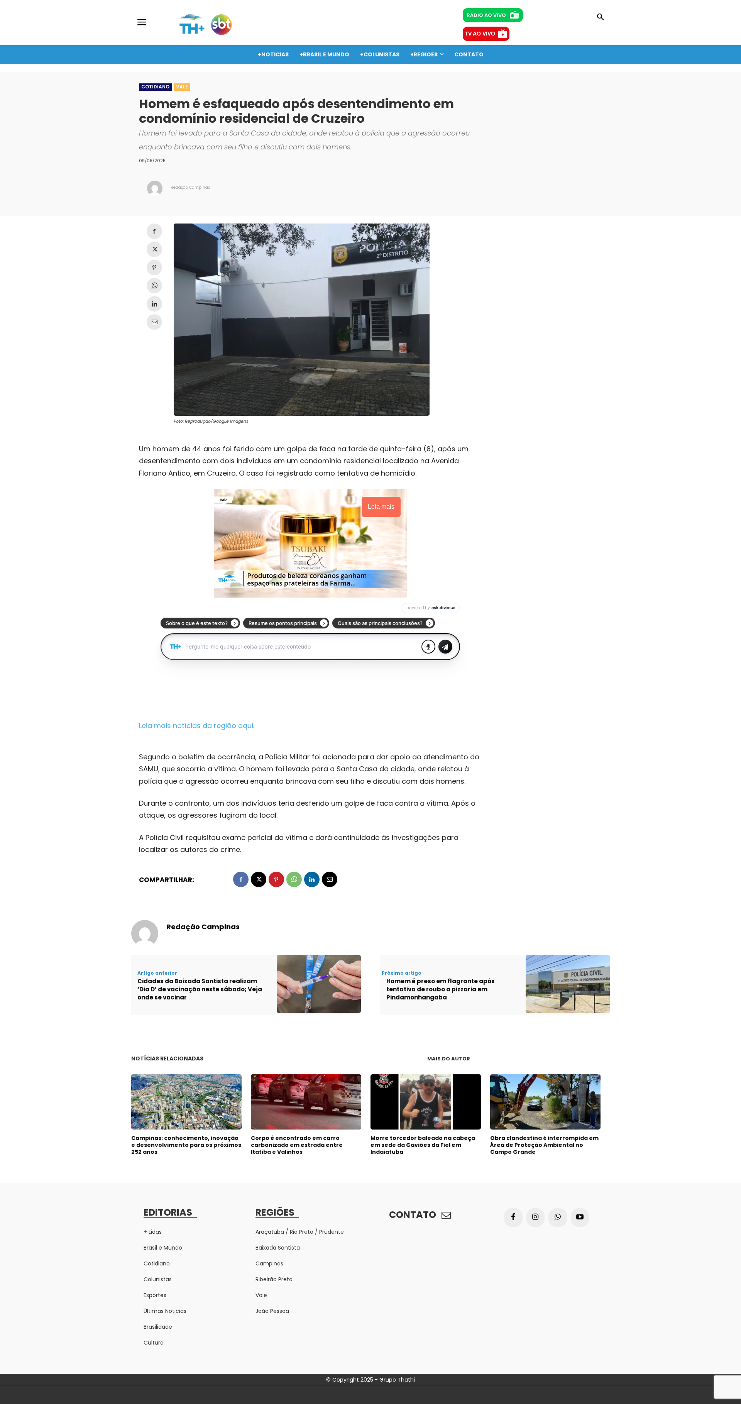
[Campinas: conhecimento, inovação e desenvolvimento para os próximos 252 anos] (186, 1102)
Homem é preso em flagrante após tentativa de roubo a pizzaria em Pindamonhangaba (440, 989)
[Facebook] (154, 231)
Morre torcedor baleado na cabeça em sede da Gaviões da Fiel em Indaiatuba (422, 1145)
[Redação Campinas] (154, 188)
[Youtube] (580, 1217)
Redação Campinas (190, 187)
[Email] (154, 322)
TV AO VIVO (480, 33)
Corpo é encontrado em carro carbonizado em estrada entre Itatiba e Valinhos (297, 1145)
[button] (600, 17)
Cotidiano (155, 86)
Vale (182, 86)
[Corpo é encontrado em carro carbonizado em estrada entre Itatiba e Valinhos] (306, 1102)
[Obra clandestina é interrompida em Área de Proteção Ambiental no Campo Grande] (545, 1102)
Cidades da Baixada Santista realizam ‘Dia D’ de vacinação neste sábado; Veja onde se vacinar (199, 989)
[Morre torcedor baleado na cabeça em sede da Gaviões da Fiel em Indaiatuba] (425, 1102)
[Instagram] (535, 1217)
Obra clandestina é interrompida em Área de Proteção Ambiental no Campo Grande (544, 1145)
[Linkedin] (154, 304)
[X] (154, 249)
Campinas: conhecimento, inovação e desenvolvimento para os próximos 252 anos (186, 1145)
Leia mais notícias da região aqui (196, 725)
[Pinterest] (154, 267)
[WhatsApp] (154, 285)
